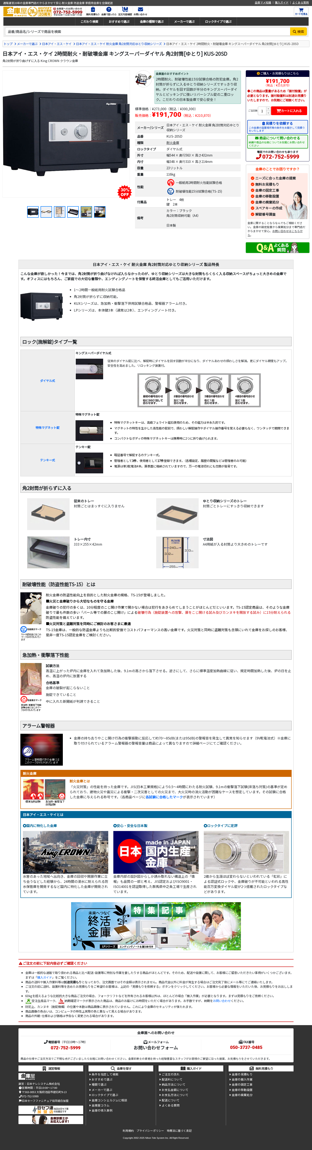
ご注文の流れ (171, 1074)
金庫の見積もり (242, 1074)
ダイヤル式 (47, 380)
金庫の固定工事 (267, 190)
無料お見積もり (267, 184)
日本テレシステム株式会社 (43, 1084)
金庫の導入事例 (102, 1110)
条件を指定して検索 (105, 1074)
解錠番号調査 (265, 214)
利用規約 (128, 1131)
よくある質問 (300, 2)
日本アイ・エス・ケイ (57, 43)
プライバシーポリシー (150, 1131)
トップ (8, 43)
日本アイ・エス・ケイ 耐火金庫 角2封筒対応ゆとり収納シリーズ (119, 43)
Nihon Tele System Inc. (157, 1138)
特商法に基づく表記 (179, 1131)
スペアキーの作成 (268, 207)
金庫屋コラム (101, 1105)
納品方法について (174, 1084)
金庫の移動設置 (267, 196)
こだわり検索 (89, 21)
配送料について (172, 1079)
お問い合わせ (222, 1000)
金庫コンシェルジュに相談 (109, 1100)
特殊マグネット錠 (47, 427)
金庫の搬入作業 (242, 1079)
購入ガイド (282, 2)
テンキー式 (47, 460)
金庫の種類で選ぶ (152, 21)
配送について (171, 1100)
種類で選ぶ (99, 1084)
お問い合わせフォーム (156, 1047)
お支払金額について (175, 1090)
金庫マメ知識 (263, 2)
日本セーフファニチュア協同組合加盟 (45, 1101)
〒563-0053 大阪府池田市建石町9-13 (44, 1092)
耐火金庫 (172, 142)
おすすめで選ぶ (119, 21)
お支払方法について (175, 1095)
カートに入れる (291, 110)
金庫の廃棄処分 (267, 202)
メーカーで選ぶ (184, 21)
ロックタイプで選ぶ (218, 21)
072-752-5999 (280, 157)
